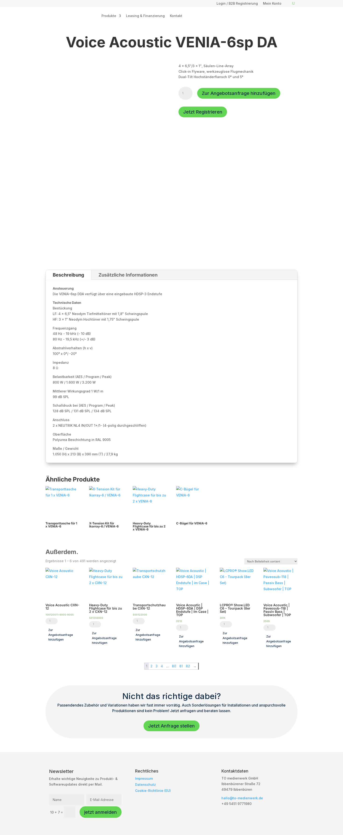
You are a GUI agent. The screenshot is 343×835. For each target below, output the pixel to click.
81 (181, 666)
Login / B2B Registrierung (237, 3)
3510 (179, 621)
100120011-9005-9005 (60, 614)
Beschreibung (68, 275)
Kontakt (176, 16)
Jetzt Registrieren (202, 112)
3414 (222, 618)
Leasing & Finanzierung (145, 16)
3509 (266, 621)
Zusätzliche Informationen (128, 275)
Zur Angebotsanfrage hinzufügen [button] (60, 634)
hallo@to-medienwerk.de (242, 798)
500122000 (140, 614)
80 (174, 666)
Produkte (109, 16)
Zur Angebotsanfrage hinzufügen (239, 93)
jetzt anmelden (100, 812)
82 (188, 666)
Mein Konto (272, 3)
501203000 (96, 618)
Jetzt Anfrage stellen (171, 726)
